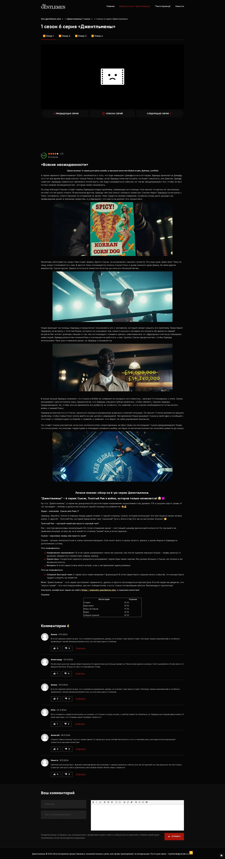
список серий (114, 114)
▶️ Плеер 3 (80, 36)
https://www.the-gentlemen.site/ (99, 590)
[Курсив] (96, 802)
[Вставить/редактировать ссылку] (128, 802)
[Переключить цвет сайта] (221, 855)
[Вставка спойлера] (143, 802)
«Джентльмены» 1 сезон (78, 19)
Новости (179, 6)
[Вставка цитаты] (136, 802)
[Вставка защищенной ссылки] (131, 802)
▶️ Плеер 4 (97, 36)
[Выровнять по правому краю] (112, 802)
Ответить (81, 648)
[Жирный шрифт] (93, 802)
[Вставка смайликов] (124, 802)
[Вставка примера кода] (139, 802)
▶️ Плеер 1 (48, 36)
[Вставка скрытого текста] (146, 802)
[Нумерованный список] (120, 802)
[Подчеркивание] (100, 802)
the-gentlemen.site (51, 19)
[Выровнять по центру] (108, 802)
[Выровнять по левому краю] (105, 802)
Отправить (175, 836)
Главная (110, 6)
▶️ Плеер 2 (64, 36)
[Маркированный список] (116, 802)
